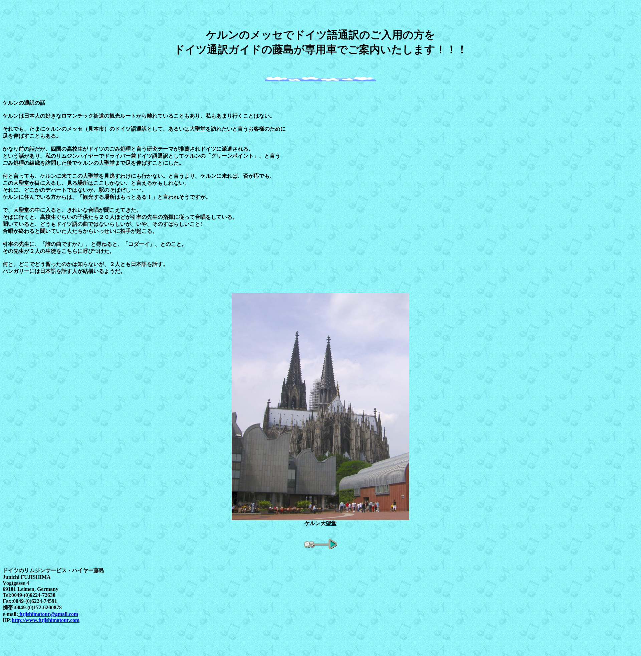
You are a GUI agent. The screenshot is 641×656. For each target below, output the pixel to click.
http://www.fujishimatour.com (45, 620)
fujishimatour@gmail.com (48, 614)
